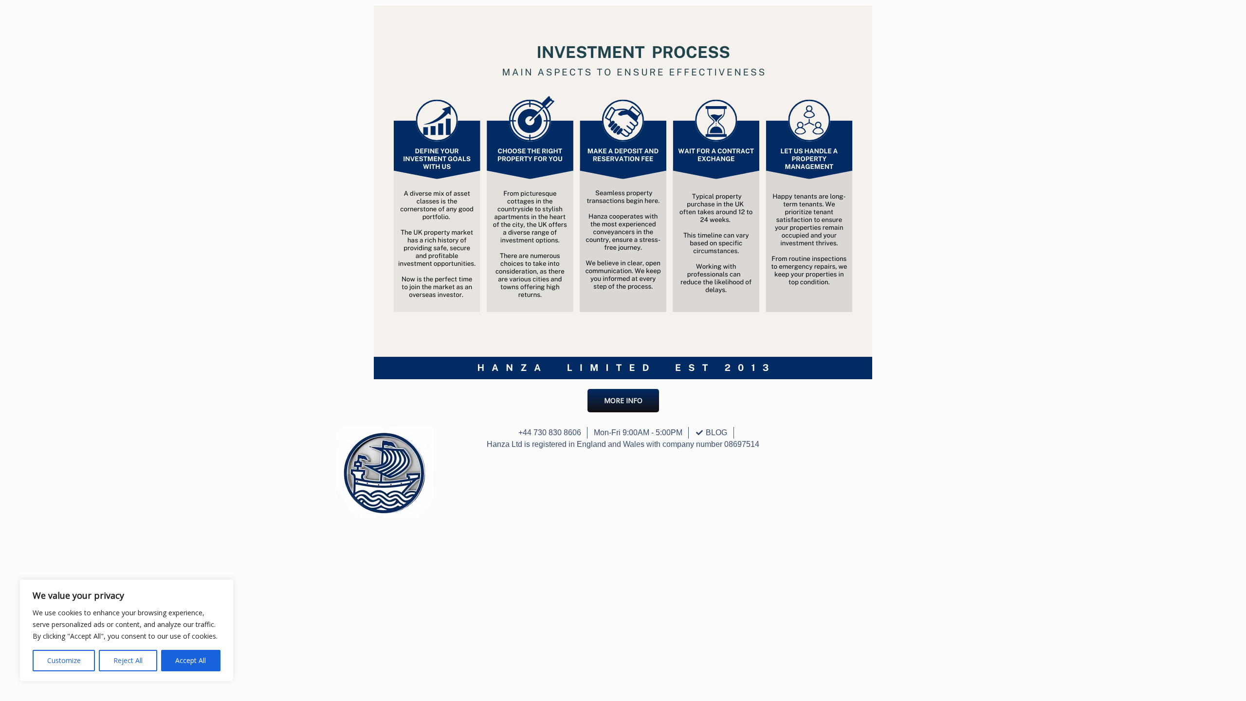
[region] (126, 630)
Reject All (128, 660)
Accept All (190, 660)
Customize (64, 660)
